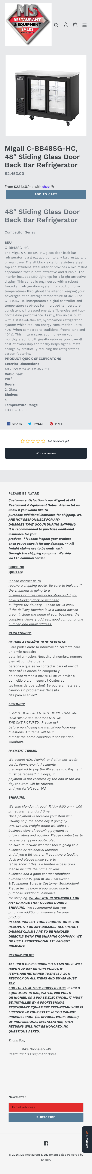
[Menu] (84, 25)
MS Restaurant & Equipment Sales (43, 1154)
